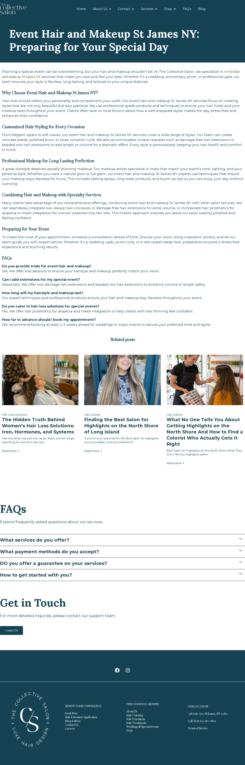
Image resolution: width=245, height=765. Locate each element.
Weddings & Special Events (142, 726)
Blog (201, 9)
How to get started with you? (36, 575)
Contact (124, 9)
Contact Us (11, 630)
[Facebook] (117, 670)
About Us (100, 9)
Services (147, 9)
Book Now (71, 713)
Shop (168, 9)
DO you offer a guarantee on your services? (53, 563)
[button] (122, 540)
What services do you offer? (34, 540)
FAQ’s (187, 9)
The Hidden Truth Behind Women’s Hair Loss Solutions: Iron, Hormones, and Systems (38, 426)
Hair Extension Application (81, 717)
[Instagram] (128, 670)
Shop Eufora (72, 721)
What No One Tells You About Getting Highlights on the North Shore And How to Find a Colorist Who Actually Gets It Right (205, 432)
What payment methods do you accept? (49, 551)
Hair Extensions (135, 719)
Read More (9, 451)
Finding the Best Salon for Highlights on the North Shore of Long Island (121, 426)
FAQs (129, 730)
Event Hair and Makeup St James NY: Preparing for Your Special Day (104, 40)
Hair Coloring (134, 715)
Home (81, 9)
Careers (70, 728)
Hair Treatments (136, 723)
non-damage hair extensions (68, 208)
